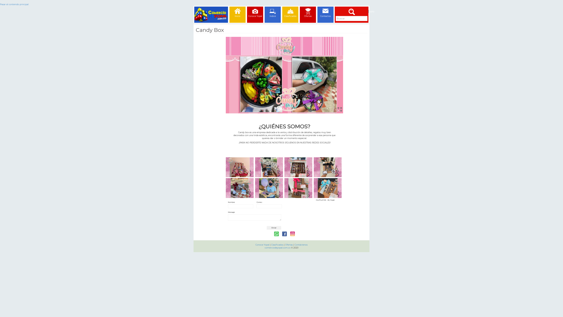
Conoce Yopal (262, 244)
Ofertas (289, 244)
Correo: (259, 202)
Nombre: (231, 202)
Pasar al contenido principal (14, 4)
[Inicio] (211, 10)
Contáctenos (301, 244)
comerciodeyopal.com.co (278, 247)
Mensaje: (231, 212)
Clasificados (277, 244)
